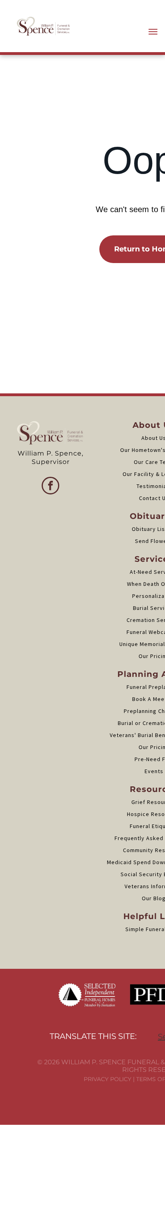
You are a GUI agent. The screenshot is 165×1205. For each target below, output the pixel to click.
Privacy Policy (107, 1079)
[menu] (153, 32)
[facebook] (50, 486)
